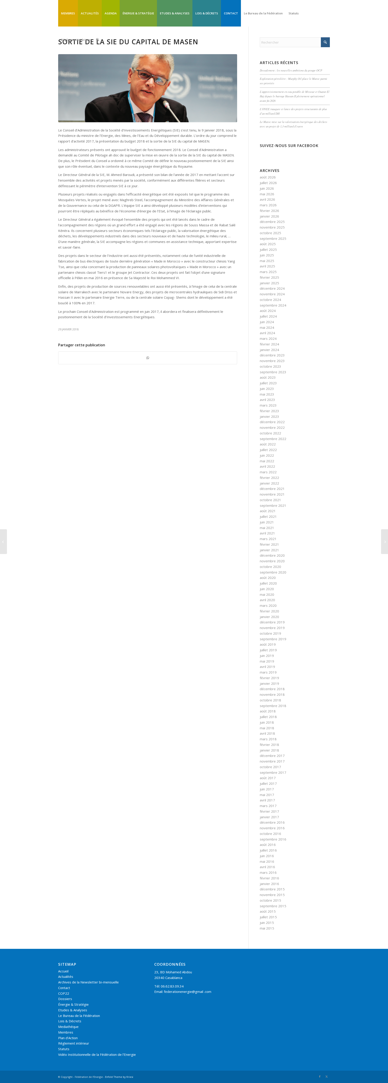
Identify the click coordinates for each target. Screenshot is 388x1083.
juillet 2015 (268, 917)
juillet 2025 (268, 249)
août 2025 (268, 244)
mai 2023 (267, 394)
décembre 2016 (272, 822)
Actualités (65, 976)
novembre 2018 (272, 694)
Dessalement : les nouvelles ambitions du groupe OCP (291, 70)
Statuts (63, 1049)
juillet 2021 (268, 516)
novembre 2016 (272, 828)
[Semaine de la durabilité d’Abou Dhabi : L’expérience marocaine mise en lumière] (3, 541)
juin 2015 (267, 922)
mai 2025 (267, 260)
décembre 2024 (272, 288)
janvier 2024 (269, 349)
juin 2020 (267, 589)
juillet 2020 (268, 583)
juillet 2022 (268, 449)
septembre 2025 (273, 238)
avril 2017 (267, 800)
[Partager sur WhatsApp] (147, 358)
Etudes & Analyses (72, 1010)
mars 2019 (268, 672)
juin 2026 (267, 188)
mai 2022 (267, 461)
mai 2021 (267, 527)
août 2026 (268, 177)
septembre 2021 (273, 505)
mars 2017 (268, 805)
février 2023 (269, 411)
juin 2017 (267, 789)
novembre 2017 (272, 761)
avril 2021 (267, 533)
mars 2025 (268, 271)
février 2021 (269, 544)
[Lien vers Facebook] (319, 1076)
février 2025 (269, 277)
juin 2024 (267, 322)
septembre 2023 (273, 372)
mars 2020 (268, 605)
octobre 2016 (270, 833)
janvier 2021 (269, 550)
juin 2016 (267, 856)
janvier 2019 (269, 683)
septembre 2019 (273, 639)
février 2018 (269, 744)
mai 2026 (267, 194)
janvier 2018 (269, 750)
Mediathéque (68, 1026)
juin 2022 (267, 455)
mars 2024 (268, 338)
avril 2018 (267, 733)
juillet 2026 (268, 182)
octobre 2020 (270, 566)
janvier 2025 (269, 283)
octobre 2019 (270, 633)
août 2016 (268, 844)
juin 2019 (267, 655)
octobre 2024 (270, 299)
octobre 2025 (270, 233)
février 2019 (269, 678)
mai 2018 (267, 728)
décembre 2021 (272, 488)
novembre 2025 (272, 227)
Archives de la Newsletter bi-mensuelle (88, 982)
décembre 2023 (272, 355)
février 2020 (269, 611)
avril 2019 (267, 666)
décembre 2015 (272, 889)
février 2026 (269, 210)
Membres (65, 1032)
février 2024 (269, 344)
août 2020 (268, 577)
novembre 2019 (272, 627)
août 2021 (268, 511)
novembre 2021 (272, 494)
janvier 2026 (269, 216)
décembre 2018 (272, 689)
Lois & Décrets (69, 1021)
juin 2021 (267, 522)
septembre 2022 (273, 438)
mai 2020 (267, 594)
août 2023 (268, 377)
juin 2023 (267, 388)
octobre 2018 (270, 700)
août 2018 (268, 711)
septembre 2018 (273, 705)
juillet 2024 (268, 316)
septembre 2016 (273, 839)
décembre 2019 (272, 622)
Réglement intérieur (73, 1043)
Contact (64, 987)
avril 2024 (267, 333)
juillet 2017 (268, 783)
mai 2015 (267, 928)
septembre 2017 (273, 772)
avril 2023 (267, 399)
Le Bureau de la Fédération (79, 1015)
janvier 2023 (269, 416)
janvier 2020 (269, 616)
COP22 (63, 993)
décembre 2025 (272, 221)
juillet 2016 (268, 850)
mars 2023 (268, 405)
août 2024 (268, 310)
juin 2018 (267, 722)
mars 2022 (268, 472)
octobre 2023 (270, 366)
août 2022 (268, 444)
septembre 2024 (273, 305)
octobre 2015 (270, 900)
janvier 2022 (269, 483)
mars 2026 (268, 205)
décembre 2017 (272, 755)
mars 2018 (268, 739)
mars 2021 (268, 538)
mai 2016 (267, 861)
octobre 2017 (270, 767)
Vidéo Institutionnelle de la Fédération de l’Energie (97, 1054)
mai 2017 (267, 794)
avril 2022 (267, 466)
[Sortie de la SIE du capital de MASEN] (147, 88)
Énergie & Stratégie (73, 1004)
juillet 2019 (268, 650)
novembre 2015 (272, 894)
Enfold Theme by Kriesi (119, 1077)
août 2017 (268, 778)
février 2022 (269, 477)
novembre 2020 (272, 561)
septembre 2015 (273, 906)
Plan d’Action (68, 1038)
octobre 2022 (270, 433)
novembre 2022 (272, 427)
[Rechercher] (97, 40)
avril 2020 (267, 600)
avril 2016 (267, 867)
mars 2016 (268, 872)
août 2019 (268, 644)
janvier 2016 (269, 883)
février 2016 (269, 878)
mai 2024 (267, 327)
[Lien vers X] (326, 1076)
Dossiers (65, 998)
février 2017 (269, 811)
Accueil (63, 971)
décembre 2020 (272, 555)
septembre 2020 (273, 572)
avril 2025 (267, 266)
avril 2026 (267, 199)
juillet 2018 (268, 716)
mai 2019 (267, 661)
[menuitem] (68, 13)
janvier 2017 (269, 817)
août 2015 (268, 911)
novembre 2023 (272, 360)
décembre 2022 (272, 422)
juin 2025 (267, 255)
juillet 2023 (268, 383)
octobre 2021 (270, 500)
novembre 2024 (272, 294)
